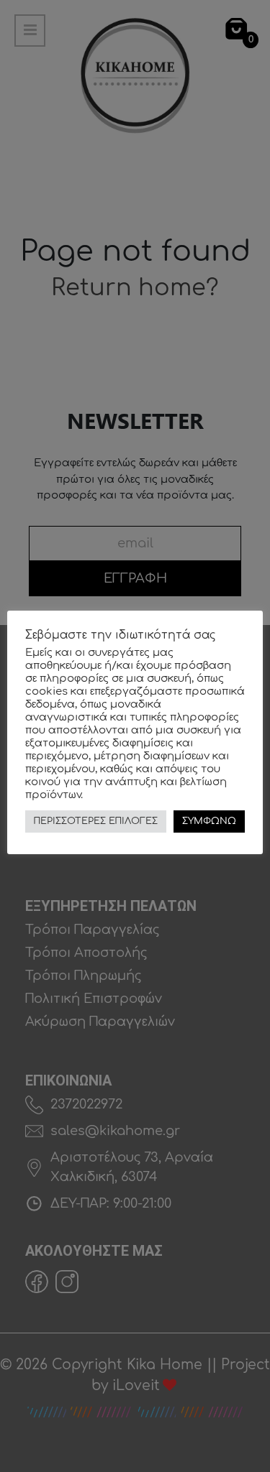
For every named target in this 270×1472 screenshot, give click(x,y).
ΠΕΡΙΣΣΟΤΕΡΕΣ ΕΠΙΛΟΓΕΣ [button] (96, 821)
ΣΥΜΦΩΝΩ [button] (209, 821)
